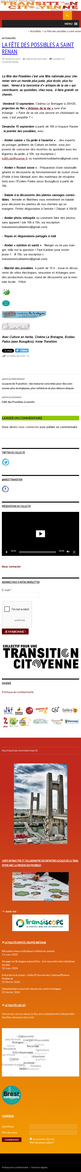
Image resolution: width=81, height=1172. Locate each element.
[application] (40, 534)
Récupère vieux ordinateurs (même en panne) (28, 951)
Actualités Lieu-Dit (15, 1005)
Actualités (35, 31)
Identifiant (8, 1126)
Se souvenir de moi (43, 1139)
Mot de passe (9, 1132)
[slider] (37, 552)
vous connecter (28, 427)
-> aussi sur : (10, 911)
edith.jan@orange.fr (15, 158)
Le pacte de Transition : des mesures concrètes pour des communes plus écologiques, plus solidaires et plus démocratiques (38, 384)
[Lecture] (7, 552)
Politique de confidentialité (67, 4)
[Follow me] (22, 351)
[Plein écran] (74, 552)
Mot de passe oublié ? (42, 1142)
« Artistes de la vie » (39, 108)
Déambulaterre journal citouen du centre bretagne (31, 988)
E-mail (7, 590)
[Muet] (68, 552)
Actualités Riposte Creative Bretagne (25, 942)
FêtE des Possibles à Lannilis (18, 399)
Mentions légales (39, 1167)
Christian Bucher (36, 58)
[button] (40, 533)
